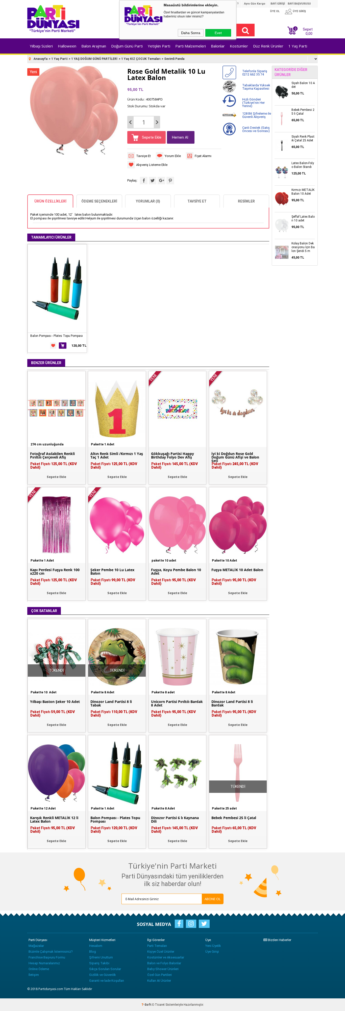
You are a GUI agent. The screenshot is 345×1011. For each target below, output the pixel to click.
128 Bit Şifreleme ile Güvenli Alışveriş (256, 115)
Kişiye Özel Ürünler (160, 951)
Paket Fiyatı (53, 465)
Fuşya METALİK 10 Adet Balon (237, 570)
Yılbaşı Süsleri (41, 45)
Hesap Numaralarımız (44, 963)
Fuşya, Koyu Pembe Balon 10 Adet (176, 571)
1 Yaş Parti (297, 45)
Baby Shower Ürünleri (163, 969)
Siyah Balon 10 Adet (303, 85)
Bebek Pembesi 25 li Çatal (233, 818)
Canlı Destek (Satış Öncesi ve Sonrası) (256, 129)
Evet (218, 33)
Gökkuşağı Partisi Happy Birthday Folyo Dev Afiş (172, 455)
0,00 (309, 33)
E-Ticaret (158, 1004)
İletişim (34, 975)
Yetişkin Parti (159, 45)
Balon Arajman (93, 45)
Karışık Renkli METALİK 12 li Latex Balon (54, 819)
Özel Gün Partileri (159, 975)
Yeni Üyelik (213, 946)
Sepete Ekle (151, 137)
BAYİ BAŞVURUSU (299, 3)
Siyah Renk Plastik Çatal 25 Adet (302, 138)
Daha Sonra (190, 33)
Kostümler (239, 45)
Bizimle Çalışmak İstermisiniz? (51, 951)
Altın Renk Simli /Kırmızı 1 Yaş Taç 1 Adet (116, 455)
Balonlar (218, 45)
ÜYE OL (275, 11)
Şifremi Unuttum (101, 957)
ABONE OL (213, 899)
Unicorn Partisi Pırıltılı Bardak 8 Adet (177, 703)
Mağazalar (36, 946)
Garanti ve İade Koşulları (106, 980)
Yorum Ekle (173, 156)
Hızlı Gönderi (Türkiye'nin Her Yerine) (253, 103)
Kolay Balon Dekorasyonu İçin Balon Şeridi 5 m (303, 247)
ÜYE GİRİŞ (299, 11)
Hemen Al (180, 137)
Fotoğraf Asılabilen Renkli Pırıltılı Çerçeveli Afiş (52, 455)
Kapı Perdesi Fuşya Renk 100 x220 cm (55, 571)
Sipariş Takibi (99, 963)
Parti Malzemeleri (190, 45)
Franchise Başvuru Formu (47, 957)
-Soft (146, 1004)
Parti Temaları (157, 946)
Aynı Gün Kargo (254, 3)
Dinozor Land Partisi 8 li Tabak (111, 703)
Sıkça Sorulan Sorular (105, 969)
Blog (92, 951)
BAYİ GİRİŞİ (277, 3)
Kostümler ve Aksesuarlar (165, 957)
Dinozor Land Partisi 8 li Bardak (232, 703)
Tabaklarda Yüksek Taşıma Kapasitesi (256, 87)
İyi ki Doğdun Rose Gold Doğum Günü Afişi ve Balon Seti (235, 457)
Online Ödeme (39, 969)
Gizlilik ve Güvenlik (102, 975)
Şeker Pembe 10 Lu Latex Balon (112, 571)
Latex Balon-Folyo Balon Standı (302, 165)
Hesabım (95, 946)
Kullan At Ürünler (159, 980)
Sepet (304, 31)
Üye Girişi (212, 951)
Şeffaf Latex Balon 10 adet (303, 218)
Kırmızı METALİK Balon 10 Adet (302, 191)
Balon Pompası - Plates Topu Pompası (56, 336)
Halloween (67, 45)
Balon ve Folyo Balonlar (164, 963)
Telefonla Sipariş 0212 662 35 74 (254, 72)
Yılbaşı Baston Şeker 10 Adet (55, 701)
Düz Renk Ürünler (268, 45)
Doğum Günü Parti (127, 45)
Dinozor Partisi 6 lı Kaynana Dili (175, 819)
